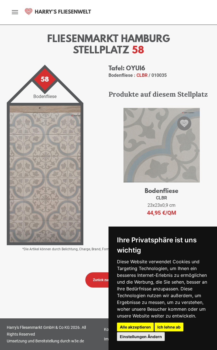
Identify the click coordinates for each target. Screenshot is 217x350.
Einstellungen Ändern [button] (141, 336)
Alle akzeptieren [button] (135, 327)
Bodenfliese (161, 190)
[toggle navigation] (15, 12)
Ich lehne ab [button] (169, 327)
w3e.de (77, 341)
